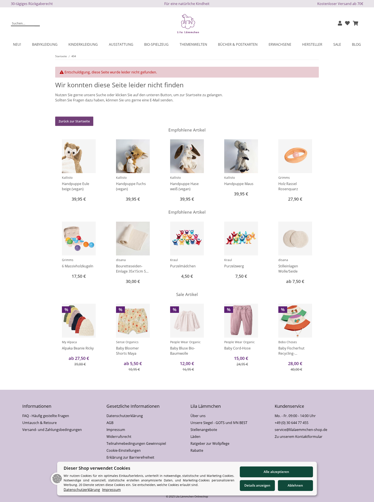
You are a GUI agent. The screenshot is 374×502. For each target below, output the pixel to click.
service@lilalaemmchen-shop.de (301, 429)
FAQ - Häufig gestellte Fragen (45, 415)
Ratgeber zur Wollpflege (209, 443)
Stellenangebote (203, 429)
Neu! (17, 44)
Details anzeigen (257, 485)
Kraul (174, 260)
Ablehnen (295, 485)
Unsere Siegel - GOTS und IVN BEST (218, 422)
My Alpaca (69, 342)
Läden (195, 436)
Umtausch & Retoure (39, 422)
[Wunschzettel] (347, 23)
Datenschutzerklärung (124, 415)
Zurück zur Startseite (74, 121)
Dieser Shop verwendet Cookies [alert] (97, 468)
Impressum (115, 429)
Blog (356, 44)
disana (121, 260)
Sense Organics (127, 342)
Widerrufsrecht (118, 436)
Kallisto (67, 177)
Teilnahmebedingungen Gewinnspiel (136, 443)
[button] (339, 23)
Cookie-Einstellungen (123, 450)
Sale (337, 44)
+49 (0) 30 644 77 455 (291, 422)
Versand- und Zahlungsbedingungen (52, 429)
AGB (109, 422)
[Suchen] (37, 23)
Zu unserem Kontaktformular (298, 436)
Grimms (284, 177)
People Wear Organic (185, 342)
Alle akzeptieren (276, 472)
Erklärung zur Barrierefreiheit (130, 457)
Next (311, 171)
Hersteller (312, 44)
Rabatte (196, 450)
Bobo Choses (287, 342)
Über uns (198, 415)
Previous (62, 171)
